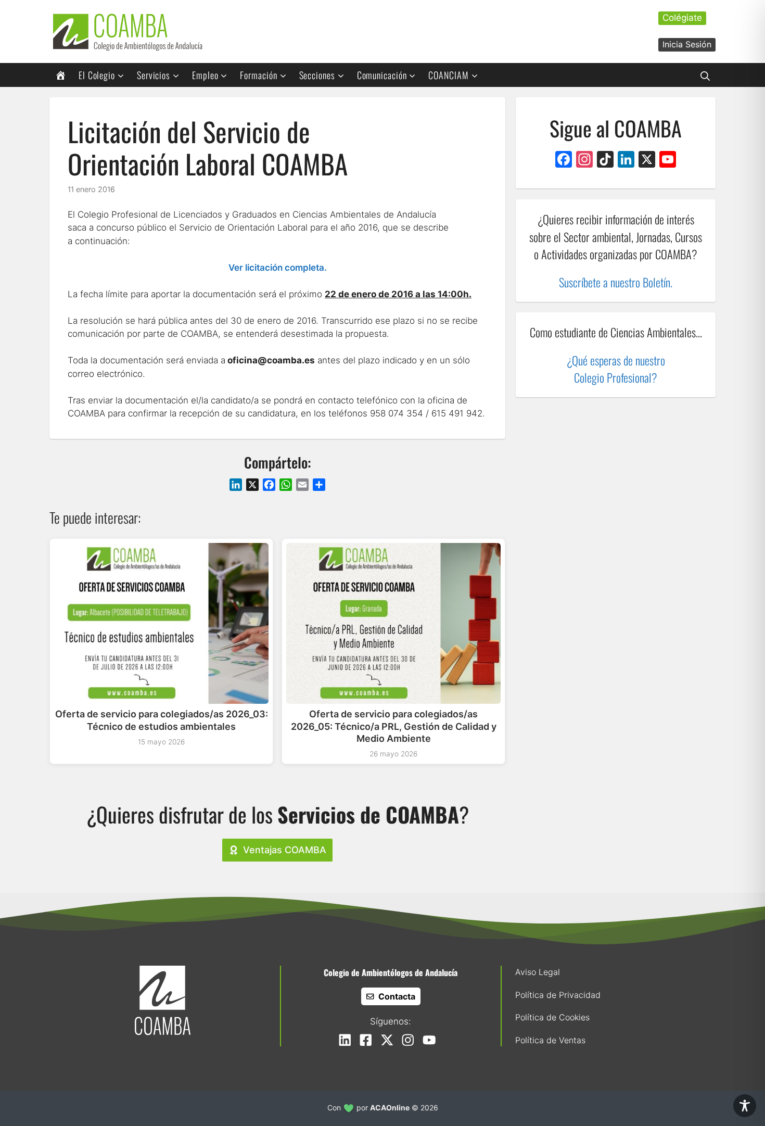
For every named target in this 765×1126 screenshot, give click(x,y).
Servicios (153, 75)
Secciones (317, 75)
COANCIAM (448, 75)
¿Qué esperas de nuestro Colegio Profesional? (616, 368)
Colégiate (682, 17)
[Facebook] (563, 160)
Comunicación (382, 75)
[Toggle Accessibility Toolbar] (744, 1105)
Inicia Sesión (686, 44)
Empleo (205, 75)
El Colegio (97, 75)
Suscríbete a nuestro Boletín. (615, 281)
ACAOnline (390, 1107)
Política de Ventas (550, 1040)
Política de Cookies (552, 1017)
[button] (705, 75)
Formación (258, 75)
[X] (646, 160)
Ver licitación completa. (277, 267)
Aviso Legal (537, 972)
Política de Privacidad (558, 995)
